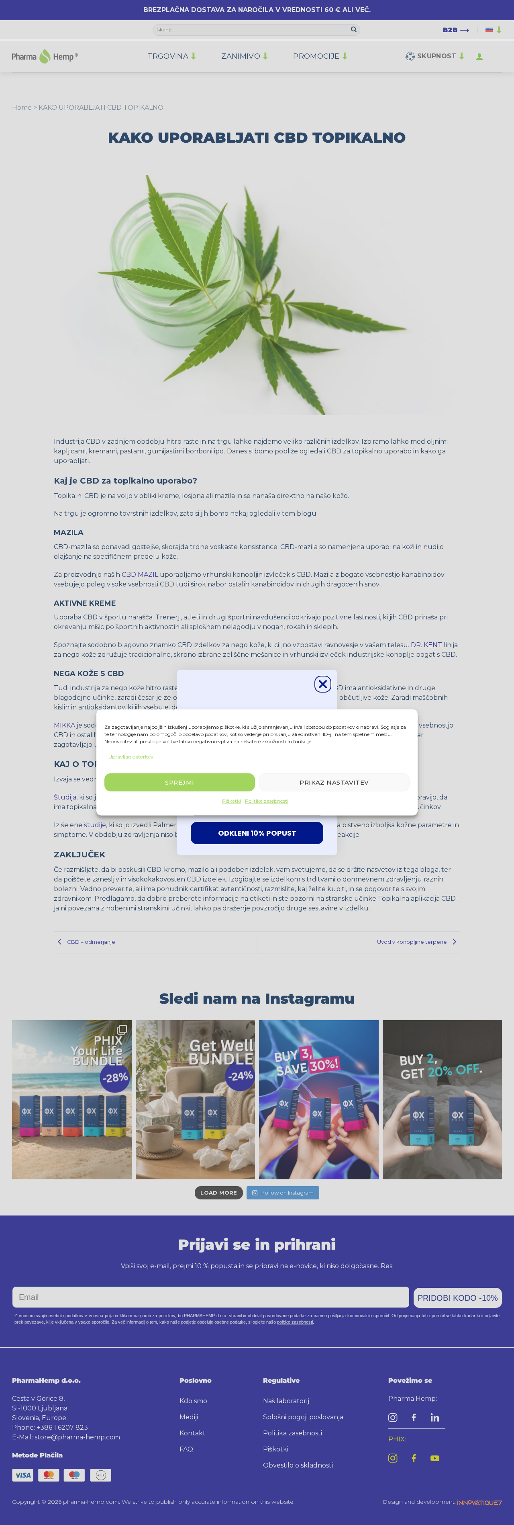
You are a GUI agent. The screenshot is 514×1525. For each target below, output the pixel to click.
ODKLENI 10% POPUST (257, 833)
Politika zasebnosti (266, 801)
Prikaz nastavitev (334, 782)
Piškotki (231, 801)
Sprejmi (179, 782)
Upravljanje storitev (130, 757)
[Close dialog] (323, 684)
